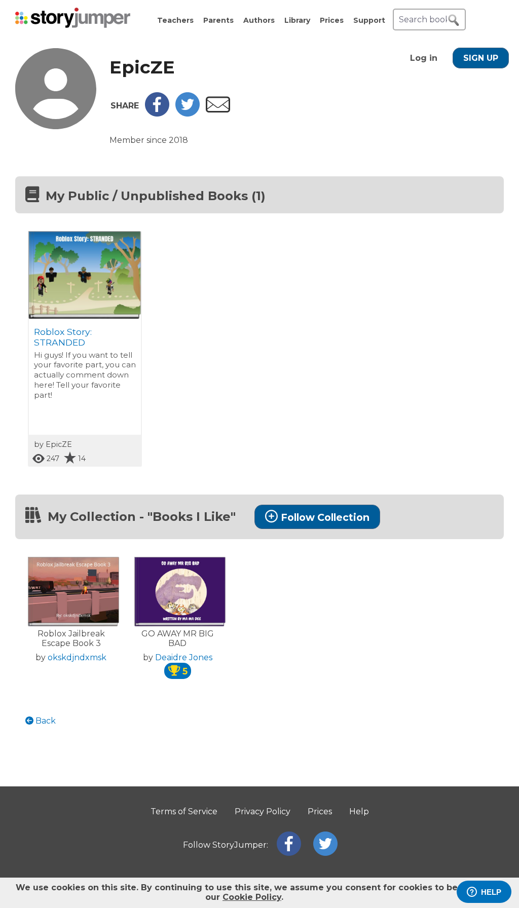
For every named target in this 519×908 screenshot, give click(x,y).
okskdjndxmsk (77, 657)
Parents (218, 20)
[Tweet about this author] (187, 114)
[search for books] (454, 20)
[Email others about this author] (218, 110)
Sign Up (480, 58)
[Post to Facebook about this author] (157, 114)
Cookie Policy (252, 897)
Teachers (175, 20)
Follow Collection (325, 517)
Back (44, 721)
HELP (491, 892)
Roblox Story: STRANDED (63, 337)
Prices (332, 20)
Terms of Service (184, 811)
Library (297, 20)
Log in (423, 58)
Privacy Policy (262, 811)
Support (369, 20)
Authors (259, 20)
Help (359, 811)
